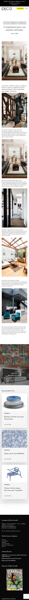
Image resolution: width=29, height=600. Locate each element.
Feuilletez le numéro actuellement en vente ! (14, 1)
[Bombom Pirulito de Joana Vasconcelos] (14, 410)
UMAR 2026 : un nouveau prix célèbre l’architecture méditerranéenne (14, 556)
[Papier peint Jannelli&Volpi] (14, 446)
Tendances (22, 23)
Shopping (4, 542)
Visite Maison (5, 540)
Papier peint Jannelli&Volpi (9, 560)
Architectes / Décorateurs (7, 545)
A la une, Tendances (10, 23)
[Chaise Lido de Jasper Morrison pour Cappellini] (14, 482)
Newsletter (14, 5)
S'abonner (20, 8)
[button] (27, 8)
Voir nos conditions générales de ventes (11, 531)
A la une (4, 539)
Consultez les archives (14, 3)
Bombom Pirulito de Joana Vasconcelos (11, 558)
